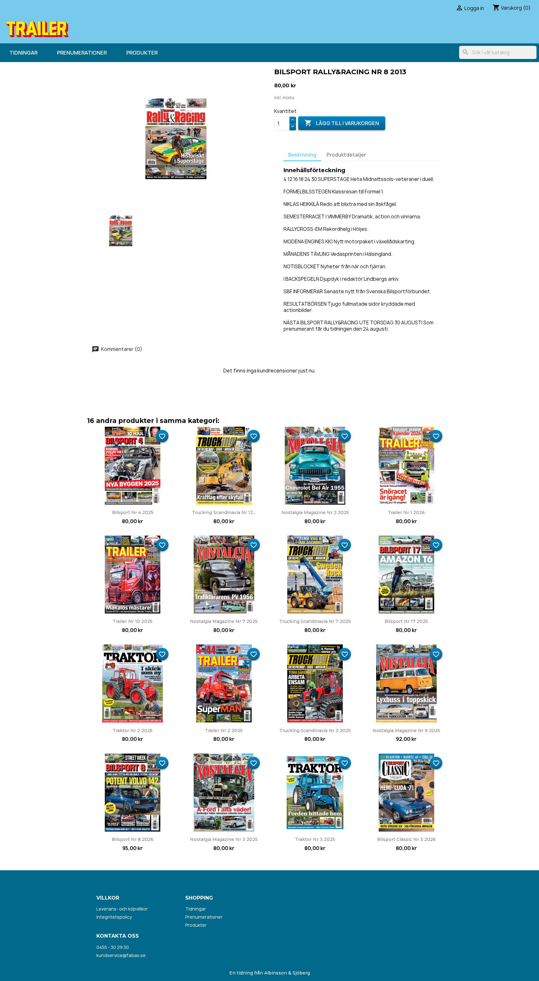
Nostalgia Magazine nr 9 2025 (406, 730)
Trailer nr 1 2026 (406, 512)
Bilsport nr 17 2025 (406, 621)
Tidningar (23, 52)
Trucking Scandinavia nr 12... (224, 512)
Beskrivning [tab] (302, 155)
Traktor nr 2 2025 (133, 730)
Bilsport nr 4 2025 (132, 512)
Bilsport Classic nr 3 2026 (406, 839)
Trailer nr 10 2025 (133, 621)
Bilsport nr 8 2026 (132, 839)
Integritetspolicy (114, 917)
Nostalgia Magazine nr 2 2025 (315, 512)
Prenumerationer (82, 52)
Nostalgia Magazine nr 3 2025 (224, 839)
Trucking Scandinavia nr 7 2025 (315, 621)
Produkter (142, 52)
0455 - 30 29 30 (112, 947)
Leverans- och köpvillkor (122, 909)
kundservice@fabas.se (121, 955)
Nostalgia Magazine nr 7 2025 (224, 621)
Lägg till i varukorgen (341, 123)
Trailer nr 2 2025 (224, 730)
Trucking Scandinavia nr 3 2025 (315, 730)
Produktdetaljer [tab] (346, 155)
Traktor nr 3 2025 (315, 839)
